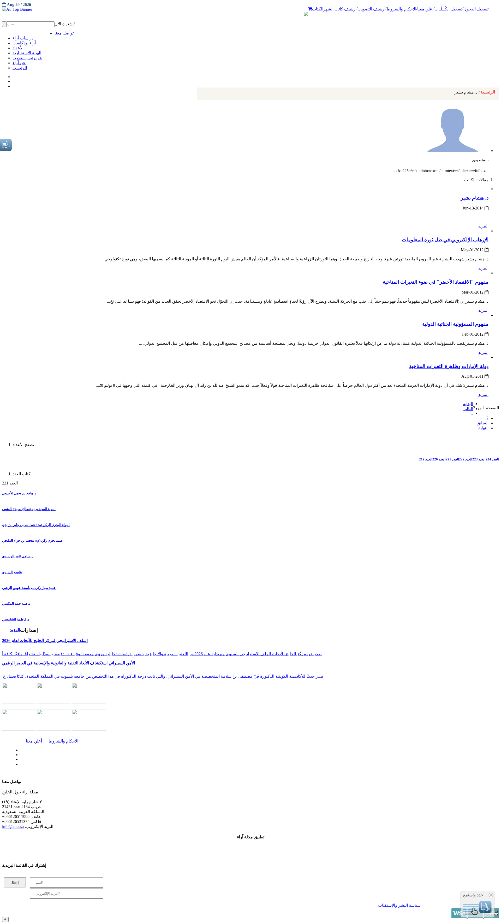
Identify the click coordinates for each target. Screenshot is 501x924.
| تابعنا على (141, 764)
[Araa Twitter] (13, 80)
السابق (482, 423)
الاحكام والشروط (401, 9)
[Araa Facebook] (19, 748)
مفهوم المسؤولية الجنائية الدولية (455, 324)
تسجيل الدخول (475, 9)
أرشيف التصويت (371, 9)
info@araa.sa (13, 826)
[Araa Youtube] (13, 84)
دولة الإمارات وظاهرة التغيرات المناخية (448, 366)
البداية (468, 403)
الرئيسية (475, 92)
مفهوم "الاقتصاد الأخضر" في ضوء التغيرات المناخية (435, 282)
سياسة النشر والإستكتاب (399, 905)
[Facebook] (12, 75)
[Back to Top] (5, 919)
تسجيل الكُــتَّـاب (448, 9)
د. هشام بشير (474, 198)
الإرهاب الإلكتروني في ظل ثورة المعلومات (445, 239)
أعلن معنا (425, 9)
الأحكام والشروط (63, 741)
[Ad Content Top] (250, 9)
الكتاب (317, 9)
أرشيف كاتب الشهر (339, 9)
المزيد (483, 226)
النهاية (483, 428)
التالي (468, 408)
